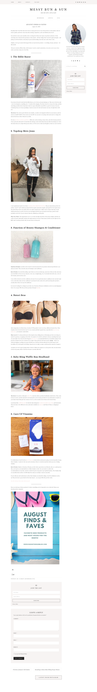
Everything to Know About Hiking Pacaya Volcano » (47, 669)
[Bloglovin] (75, 60)
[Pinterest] (71, 60)
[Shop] (77, 60)
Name (15, 633)
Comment (16, 618)
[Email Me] (79, 60)
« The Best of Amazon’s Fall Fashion (21, 669)
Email (15, 640)
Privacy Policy (15, 604)
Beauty (22, 578)
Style (33, 578)
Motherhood (28, 578)
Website (16, 647)
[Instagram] (73, 60)
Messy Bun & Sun (48, 9)
